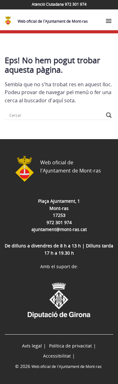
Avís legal (32, 346)
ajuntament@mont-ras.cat (59, 229)
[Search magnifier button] (108, 115)
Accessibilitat (57, 356)
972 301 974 (59, 222)
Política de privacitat (70, 346)
